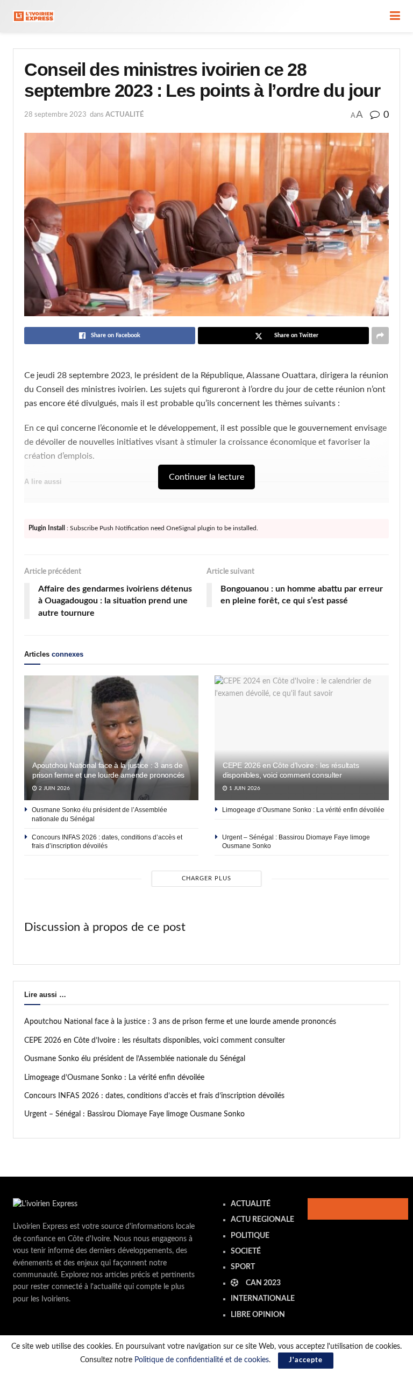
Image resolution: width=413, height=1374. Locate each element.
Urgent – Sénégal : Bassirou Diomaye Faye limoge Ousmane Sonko (134, 1114)
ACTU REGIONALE (262, 1219)
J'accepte (306, 1360)
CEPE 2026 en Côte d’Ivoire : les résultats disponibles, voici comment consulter (154, 1040)
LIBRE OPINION (258, 1315)
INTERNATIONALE (263, 1298)
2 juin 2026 (53, 788)
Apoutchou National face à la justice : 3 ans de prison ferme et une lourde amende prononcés (180, 1022)
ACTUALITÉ (124, 114)
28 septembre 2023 (55, 114)
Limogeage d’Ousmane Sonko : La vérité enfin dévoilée (303, 810)
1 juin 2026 (243, 788)
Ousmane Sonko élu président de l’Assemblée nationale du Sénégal (134, 1059)
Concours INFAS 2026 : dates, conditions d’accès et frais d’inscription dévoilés (154, 1096)
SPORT (243, 1267)
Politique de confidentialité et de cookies (201, 1360)
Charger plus (206, 878)
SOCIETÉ (246, 1251)
